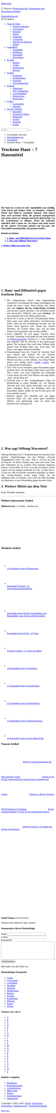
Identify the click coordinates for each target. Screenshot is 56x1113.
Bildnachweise (20, 1106)
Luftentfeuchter (14, 1088)
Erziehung (17, 75)
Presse (28, 1103)
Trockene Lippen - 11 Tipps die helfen (24, 651)
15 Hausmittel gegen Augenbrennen (23, 686)
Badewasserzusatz (18, 339)
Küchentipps (18, 68)
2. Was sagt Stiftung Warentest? (22, 240)
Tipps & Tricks (13, 24)
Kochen (10, 60)
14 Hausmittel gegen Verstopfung (22, 668)
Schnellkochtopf (14, 1096)
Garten (10, 101)
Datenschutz (6, 1106)
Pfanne (10, 1093)
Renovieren (18, 99)
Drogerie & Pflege (21, 114)
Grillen (16, 65)
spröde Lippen (41, 362)
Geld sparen (18, 29)
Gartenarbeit (18, 104)
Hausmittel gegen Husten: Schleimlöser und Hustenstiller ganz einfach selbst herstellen (27, 614)
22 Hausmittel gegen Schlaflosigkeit (23, 703)
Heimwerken (18, 96)
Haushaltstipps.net (15, 137)
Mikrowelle (12, 1090)
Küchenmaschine (15, 1085)
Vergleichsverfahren (38, 1106)
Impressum (37, 1103)
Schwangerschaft (20, 83)
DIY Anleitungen (20, 91)
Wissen (16, 44)
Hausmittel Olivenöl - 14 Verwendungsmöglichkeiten (19, 587)
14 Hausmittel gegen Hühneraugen (22, 568)
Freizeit (16, 119)
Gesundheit (12, 47)
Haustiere (17, 80)
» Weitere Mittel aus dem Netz (15, 245)
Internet (10, 993)
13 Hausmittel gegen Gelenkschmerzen (24, 721)
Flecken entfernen (21, 26)
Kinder (16, 124)
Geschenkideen (20, 93)
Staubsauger (12, 1098)
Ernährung (17, 52)
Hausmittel (17, 55)
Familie (10, 73)
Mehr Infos (6, 3)
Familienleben (19, 78)
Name (4, 934)
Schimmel (17, 37)
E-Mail (4, 937)
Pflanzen (17, 106)
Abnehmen (18, 49)
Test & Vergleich (14, 109)
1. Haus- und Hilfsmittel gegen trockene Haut (29, 238)
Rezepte (16, 70)
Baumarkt (17, 111)
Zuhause (11, 86)
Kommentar (6, 940)
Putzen (16, 34)
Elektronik (17, 117)
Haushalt (17, 31)
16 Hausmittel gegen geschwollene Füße (25, 738)
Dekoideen (18, 88)
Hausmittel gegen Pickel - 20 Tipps (23, 633)
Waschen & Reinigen (22, 42)
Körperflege (18, 57)
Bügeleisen (12, 1083)
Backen (16, 62)
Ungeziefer (18, 39)
